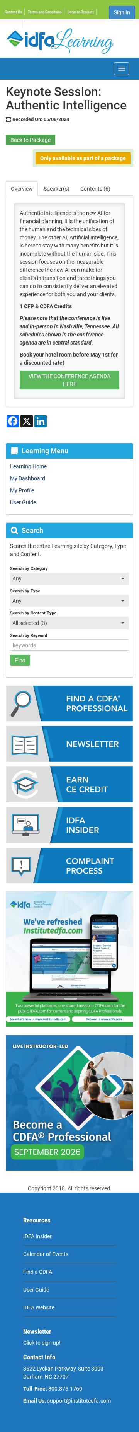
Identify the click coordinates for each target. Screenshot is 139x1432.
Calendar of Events (45, 1254)
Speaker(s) (57, 189)
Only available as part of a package (83, 158)
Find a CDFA (37, 1272)
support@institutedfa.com (79, 1401)
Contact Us (13, 12)
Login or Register (81, 12)
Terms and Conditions (45, 12)
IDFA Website (38, 1307)
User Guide (36, 1290)
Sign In (122, 12)
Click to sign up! (42, 1343)
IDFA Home (13, 24)
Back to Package (30, 140)
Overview (22, 189)
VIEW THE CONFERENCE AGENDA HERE (69, 380)
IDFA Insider (37, 1236)
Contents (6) (95, 189)
